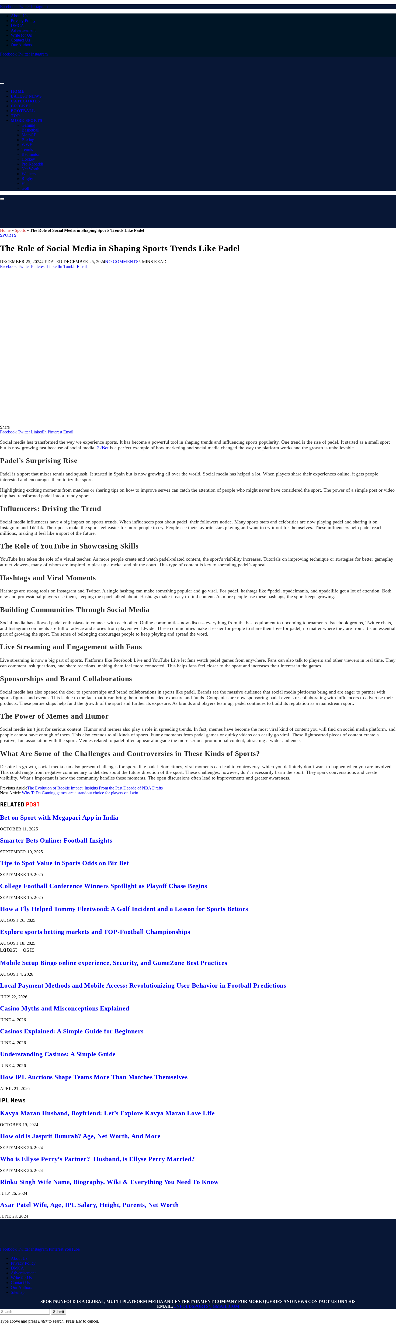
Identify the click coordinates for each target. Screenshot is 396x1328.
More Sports (26, 120)
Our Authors (21, 45)
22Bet (103, 447)
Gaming (28, 125)
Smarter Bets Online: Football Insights (56, 840)
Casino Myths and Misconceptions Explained (64, 1008)
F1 (24, 183)
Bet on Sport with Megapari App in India (59, 817)
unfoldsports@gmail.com (206, 1306)
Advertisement (23, 30)
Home (18, 91)
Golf (25, 188)
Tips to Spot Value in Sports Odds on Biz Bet (64, 863)
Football (23, 111)
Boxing (28, 139)
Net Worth (30, 169)
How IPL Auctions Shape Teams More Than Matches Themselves (93, 1077)
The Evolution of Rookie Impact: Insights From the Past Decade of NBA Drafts (95, 788)
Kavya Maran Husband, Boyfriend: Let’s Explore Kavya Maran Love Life (107, 1113)
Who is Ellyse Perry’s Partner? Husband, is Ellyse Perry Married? (97, 1159)
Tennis (27, 149)
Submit (58, 1312)
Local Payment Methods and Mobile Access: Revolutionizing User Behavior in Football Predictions (143, 985)
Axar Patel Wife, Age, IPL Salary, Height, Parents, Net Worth (89, 1204)
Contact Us (20, 40)
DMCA (17, 25)
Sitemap (18, 1292)
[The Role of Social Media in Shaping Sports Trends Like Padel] (161, 422)
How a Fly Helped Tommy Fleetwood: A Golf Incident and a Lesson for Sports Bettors (124, 908)
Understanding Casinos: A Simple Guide (58, 1054)
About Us (19, 15)
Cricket (21, 106)
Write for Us (21, 35)
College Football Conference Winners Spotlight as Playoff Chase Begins (103, 885)
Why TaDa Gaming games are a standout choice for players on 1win (80, 793)
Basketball (30, 130)
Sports (20, 230)
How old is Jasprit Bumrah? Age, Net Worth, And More (80, 1136)
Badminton (31, 154)
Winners (29, 173)
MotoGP (29, 135)
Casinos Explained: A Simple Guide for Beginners (72, 1031)
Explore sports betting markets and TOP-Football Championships (95, 931)
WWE (27, 144)
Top (15, 115)
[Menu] (2, 83)
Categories (25, 101)
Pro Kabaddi (32, 164)
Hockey (28, 159)
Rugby (27, 178)
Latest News (26, 96)
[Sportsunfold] (140, 82)
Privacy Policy (23, 20)
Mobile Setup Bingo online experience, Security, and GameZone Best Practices (113, 962)
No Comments (121, 261)
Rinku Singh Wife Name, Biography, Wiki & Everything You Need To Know (109, 1181)
